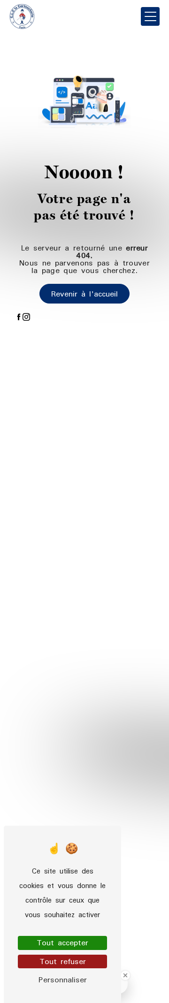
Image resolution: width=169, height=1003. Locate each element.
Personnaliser (62, 980)
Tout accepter (62, 943)
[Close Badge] (125, 975)
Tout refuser (62, 961)
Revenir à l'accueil (84, 294)
